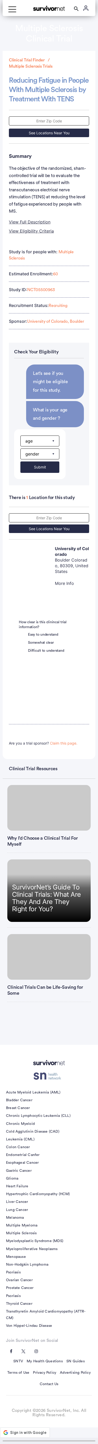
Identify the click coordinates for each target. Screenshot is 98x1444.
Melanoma (15, 1217)
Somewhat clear (41, 642)
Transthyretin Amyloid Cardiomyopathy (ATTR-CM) (46, 1315)
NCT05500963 (41, 290)
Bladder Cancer (19, 1100)
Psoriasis (13, 1272)
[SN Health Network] (49, 1076)
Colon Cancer (18, 1147)
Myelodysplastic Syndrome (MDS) (34, 1241)
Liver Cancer (17, 1202)
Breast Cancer (18, 1108)
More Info (64, 583)
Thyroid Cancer (19, 1304)
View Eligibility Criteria (31, 231)
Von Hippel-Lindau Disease (29, 1326)
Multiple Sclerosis (21, 1233)
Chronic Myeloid (20, 1124)
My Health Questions (45, 1361)
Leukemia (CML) (20, 1139)
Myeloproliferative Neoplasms (32, 1249)
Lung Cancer (17, 1210)
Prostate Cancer (19, 1288)
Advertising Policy (75, 1373)
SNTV (18, 1361)
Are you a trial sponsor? (43, 743)
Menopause (16, 1257)
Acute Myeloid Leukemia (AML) (33, 1092)
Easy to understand (43, 634)
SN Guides (75, 1361)
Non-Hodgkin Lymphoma (27, 1264)
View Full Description (29, 222)
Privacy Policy (44, 1373)
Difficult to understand (46, 651)
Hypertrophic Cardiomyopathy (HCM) (38, 1194)
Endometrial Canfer (23, 1155)
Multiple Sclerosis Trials (31, 66)
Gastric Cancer (19, 1171)
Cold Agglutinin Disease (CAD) (32, 1131)
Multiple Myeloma (21, 1225)
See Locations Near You (49, 133)
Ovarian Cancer (19, 1280)
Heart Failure (17, 1186)
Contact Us (49, 1384)
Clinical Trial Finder (27, 60)
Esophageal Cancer (22, 1163)
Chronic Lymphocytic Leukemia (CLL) (38, 1116)
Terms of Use (18, 1373)
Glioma (12, 1178)
